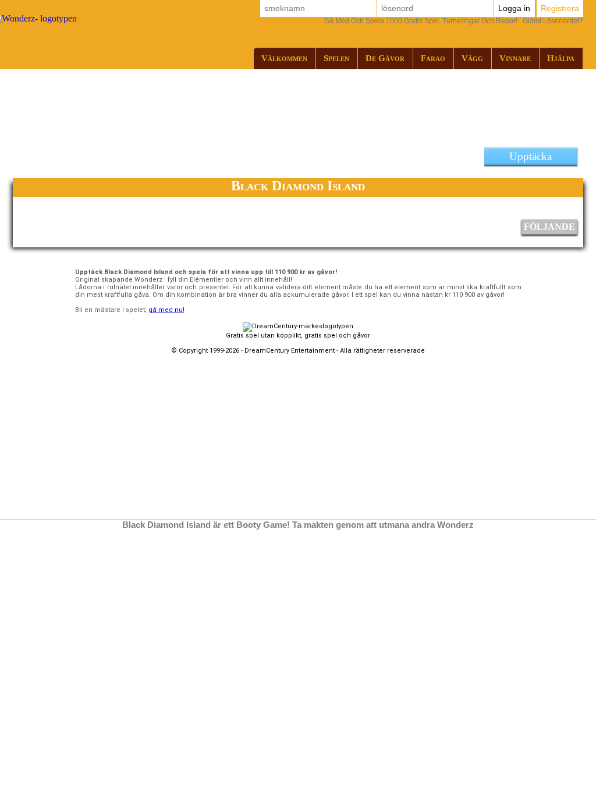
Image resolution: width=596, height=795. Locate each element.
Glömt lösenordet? (453, 21)
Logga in (514, 8)
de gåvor (385, 58)
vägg (472, 58)
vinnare (515, 58)
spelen (336, 58)
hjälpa (560, 58)
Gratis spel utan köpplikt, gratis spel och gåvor (298, 335)
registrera (560, 8)
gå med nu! (166, 310)
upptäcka (530, 156)
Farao (433, 58)
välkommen (284, 58)
